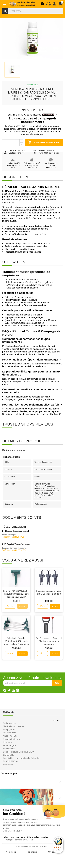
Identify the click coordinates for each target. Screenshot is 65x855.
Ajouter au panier (44, 142)
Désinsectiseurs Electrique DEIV (18, 752)
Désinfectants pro (11, 739)
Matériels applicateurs (13, 726)
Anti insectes (9, 748)
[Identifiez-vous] (54, 5)
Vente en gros (9, 745)
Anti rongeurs (9, 723)
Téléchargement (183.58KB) (14, 550)
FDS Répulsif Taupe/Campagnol (16, 544)
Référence (7, 450)
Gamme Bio (8, 755)
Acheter (22, 606)
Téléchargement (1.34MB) (13, 537)
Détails (10, 606)
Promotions (8, 764)
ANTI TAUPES (10, 736)
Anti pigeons (9, 729)
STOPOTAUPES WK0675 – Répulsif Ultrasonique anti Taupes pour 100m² (16, 594)
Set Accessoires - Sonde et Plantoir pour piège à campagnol (49, 641)
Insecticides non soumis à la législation (21, 758)
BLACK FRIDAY (10, 761)
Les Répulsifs (9, 732)
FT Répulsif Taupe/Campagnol (15, 531)
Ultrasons (7, 742)
